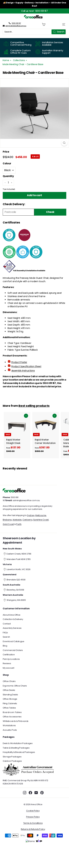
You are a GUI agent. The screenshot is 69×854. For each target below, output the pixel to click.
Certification (9, 654)
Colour (7, 163)
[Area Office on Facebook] (30, 792)
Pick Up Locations (11, 659)
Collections (19, 60)
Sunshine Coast (41, 519)
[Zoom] (64, 143)
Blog (5, 645)
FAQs (5, 632)
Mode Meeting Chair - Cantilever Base (23, 64)
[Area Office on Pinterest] (42, 792)
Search (6, 636)
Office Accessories (12, 716)
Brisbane (7, 519)
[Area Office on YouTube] (36, 792)
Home (6, 60)
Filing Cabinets (10, 703)
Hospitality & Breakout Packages (19, 752)
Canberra (27, 519)
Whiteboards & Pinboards (15, 721)
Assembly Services (12, 628)
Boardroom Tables (12, 712)
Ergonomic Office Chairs (15, 685)
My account (8, 667)
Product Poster (19, 362)
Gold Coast (8, 524)
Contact (7, 623)
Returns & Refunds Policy (33, 829)
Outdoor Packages (12, 761)
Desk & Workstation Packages (18, 743)
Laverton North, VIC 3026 (18, 569)
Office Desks (9, 690)
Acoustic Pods (10, 729)
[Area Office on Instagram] (24, 792)
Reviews (7, 663)
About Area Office (11, 614)
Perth (18, 524)
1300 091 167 (41, 11)
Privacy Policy (32, 816)
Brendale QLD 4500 (16, 579)
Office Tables (9, 707)
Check (50, 212)
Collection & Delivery (13, 619)
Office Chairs (9, 681)
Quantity (8, 176)
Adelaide (17, 519)
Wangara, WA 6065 (16, 600)
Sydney (30, 515)
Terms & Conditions (33, 823)
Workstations (9, 725)
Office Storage (10, 698)
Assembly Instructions (23, 370)
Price (6, 151)
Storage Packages (12, 756)
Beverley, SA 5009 (15, 589)
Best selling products (33, 406)
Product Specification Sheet (26, 366)
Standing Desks (10, 694)
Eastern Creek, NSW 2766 (19, 553)
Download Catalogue (13, 641)
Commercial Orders (13, 650)
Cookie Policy (32, 810)
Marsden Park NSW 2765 (19, 559)
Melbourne (40, 515)
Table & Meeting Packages (16, 747)
